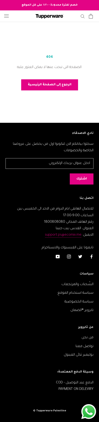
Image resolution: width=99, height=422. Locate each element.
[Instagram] (69, 257)
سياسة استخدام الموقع (75, 293)
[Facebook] (91, 257)
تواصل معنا (84, 346)
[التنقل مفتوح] (6, 16)
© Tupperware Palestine (49, 411)
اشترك (81, 179)
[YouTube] (58, 257)
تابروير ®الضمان (81, 310)
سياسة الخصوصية (78, 302)
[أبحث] (83, 16)
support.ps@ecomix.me (63, 235)
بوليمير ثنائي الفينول (78, 355)
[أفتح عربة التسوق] (91, 16)
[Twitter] (80, 257)
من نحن (87, 338)
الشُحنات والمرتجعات (77, 284)
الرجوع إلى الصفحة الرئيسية (49, 84)
